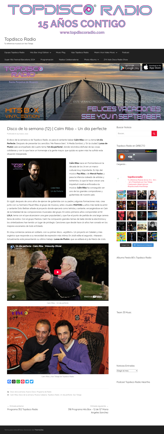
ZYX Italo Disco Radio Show (116, 59)
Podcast (125, 52)
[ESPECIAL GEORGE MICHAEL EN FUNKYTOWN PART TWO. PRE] (131, 215)
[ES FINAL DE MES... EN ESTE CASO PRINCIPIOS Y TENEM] (152, 236)
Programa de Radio (44, 392)
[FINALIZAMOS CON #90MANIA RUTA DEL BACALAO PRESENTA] (142, 226)
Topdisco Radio (20, 39)
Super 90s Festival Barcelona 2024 (20, 59)
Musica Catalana (40, 395)
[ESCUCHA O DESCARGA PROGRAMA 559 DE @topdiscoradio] (131, 195)
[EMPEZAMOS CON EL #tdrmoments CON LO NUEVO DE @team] (152, 215)
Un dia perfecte (66, 395)
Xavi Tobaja (77, 395)
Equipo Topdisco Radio (14, 52)
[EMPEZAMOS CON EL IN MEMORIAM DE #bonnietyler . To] (131, 205)
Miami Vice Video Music (104, 52)
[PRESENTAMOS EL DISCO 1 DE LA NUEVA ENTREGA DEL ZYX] (121, 236)
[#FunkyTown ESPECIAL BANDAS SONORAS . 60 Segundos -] (152, 195)
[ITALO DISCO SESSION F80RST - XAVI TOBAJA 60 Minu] (142, 215)
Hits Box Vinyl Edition (39, 52)
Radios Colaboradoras (69, 59)
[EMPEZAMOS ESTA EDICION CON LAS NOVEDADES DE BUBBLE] (131, 236)
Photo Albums (90, 59)
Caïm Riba (14, 395)
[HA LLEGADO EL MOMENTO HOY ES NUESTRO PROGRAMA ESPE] (142, 205)
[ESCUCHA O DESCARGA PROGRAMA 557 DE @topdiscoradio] (131, 226)
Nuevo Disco (31, 392)
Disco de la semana (17, 392)
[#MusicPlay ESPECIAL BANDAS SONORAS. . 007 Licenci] (121, 205)
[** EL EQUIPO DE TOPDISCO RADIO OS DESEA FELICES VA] (121, 195)
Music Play (60, 52)
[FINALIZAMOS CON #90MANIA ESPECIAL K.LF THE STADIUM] (121, 215)
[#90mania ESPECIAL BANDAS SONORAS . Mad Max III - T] (142, 195)
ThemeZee (38, 430)
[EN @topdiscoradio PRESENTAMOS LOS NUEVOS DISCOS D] (121, 226)
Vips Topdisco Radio (80, 52)
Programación (47, 59)
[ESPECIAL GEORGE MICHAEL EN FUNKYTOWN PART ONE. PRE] (152, 226)
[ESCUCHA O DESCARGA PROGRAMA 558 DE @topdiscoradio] (152, 205)
